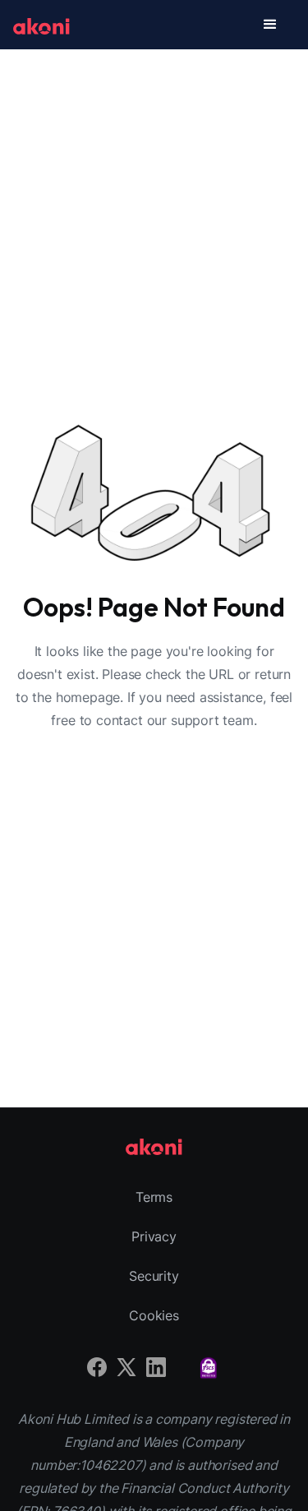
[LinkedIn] (156, 1365)
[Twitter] (126, 1365)
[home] (41, 24)
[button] (270, 24)
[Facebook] (97, 1365)
